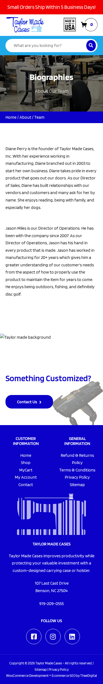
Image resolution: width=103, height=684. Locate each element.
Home (10, 117)
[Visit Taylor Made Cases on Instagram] (53, 636)
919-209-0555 (51, 603)
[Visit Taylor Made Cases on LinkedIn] (72, 636)
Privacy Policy (59, 669)
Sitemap (41, 669)
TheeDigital (88, 675)
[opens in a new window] (33, 636)
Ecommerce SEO (64, 675)
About (25, 117)
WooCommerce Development (27, 675)
